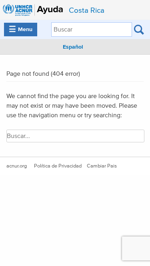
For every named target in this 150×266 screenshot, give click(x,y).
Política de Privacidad (58, 166)
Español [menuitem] (73, 47)
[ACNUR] (33, 10)
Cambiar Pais (102, 166)
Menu (20, 29)
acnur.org (16, 166)
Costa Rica (86, 10)
